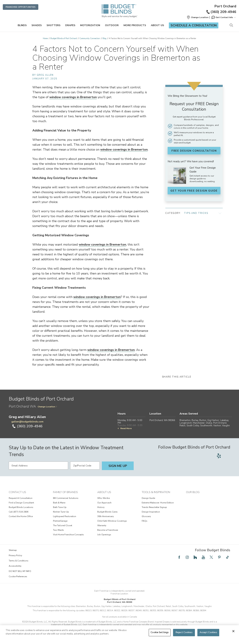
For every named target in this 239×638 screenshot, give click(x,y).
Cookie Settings (160, 632)
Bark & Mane (59, 502)
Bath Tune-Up (59, 507)
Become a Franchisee (107, 530)
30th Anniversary (105, 516)
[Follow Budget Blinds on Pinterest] (219, 557)
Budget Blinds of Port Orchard (63, 38)
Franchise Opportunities (21, 7)
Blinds (22, 25)
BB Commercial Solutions (65, 498)
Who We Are (103, 498)
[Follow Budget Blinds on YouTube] (203, 557)
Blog (104, 38)
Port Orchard (225, 6)
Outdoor (112, 25)
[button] (197, 17)
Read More (126, 428)
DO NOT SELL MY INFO (20, 571)
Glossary (146, 516)
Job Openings (104, 534)
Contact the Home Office (21, 516)
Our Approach (104, 502)
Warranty (101, 525)
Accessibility (15, 566)
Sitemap (13, 550)
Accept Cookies (208, 632)
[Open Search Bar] (231, 25)
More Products (135, 25)
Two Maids (58, 530)
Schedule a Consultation (194, 25)
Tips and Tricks (196, 213)
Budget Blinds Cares (107, 511)
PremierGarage (60, 521)
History (100, 507)
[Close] (233, 631)
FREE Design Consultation (194, 150)
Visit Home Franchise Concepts (68, 534)
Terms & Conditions (18, 560)
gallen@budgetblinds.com (27, 421)
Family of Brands (65, 492)
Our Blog (192, 492)
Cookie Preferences (18, 576)
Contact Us (17, 492)
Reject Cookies (184, 632)
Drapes (70, 25)
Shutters (53, 25)
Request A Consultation (20, 498)
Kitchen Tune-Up (61, 511)
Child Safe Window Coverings (112, 521)
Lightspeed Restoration (64, 516)
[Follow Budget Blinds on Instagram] (187, 557)
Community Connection (89, 38)
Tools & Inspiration (156, 492)
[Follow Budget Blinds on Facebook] (179, 557)
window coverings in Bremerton (73, 97)
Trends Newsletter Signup (154, 507)
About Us (157, 25)
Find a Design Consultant (21, 502)
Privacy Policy (15, 555)
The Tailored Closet (62, 525)
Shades (36, 25)
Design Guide (148, 498)
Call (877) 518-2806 (18, 511)
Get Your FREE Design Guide (194, 190)
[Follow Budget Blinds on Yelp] (218, 456)
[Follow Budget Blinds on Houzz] (195, 557)
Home (45, 38)
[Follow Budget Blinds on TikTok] (227, 557)
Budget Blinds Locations (21, 507)
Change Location (46, 406)
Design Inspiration (151, 511)
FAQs (144, 521)
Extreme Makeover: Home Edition (158, 502)
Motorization (90, 25)
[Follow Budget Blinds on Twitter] (211, 557)
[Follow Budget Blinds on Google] (226, 456)
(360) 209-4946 (223, 11)
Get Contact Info (224, 17)
